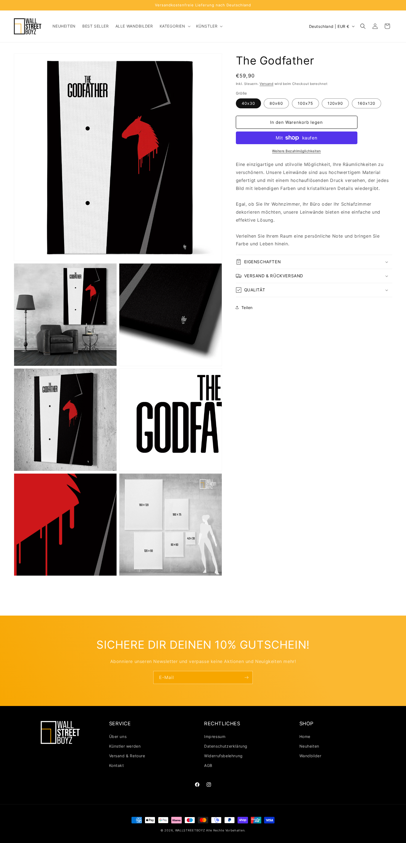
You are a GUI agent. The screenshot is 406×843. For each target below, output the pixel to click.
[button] (174, 26)
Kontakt (116, 765)
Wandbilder (310, 755)
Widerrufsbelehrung (223, 755)
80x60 (276, 103)
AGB (208, 765)
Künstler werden (125, 746)
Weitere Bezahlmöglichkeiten (296, 151)
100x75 (305, 103)
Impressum (214, 736)
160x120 (366, 103)
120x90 (335, 103)
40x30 (248, 103)
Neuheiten (309, 746)
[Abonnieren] (246, 677)
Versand (266, 84)
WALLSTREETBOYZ (190, 830)
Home (304, 736)
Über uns (118, 736)
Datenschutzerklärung (225, 746)
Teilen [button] (247, 307)
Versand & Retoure (127, 755)
